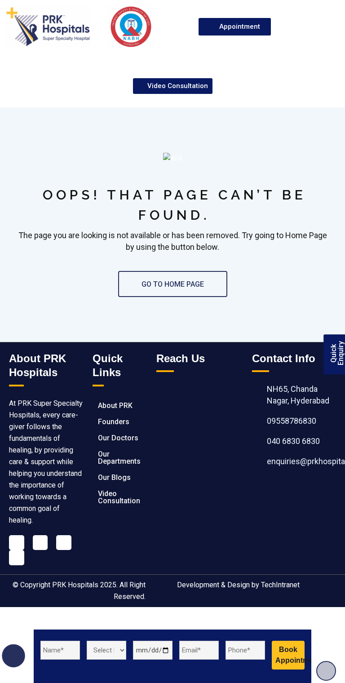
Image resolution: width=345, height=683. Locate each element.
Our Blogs (114, 477)
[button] (321, 26)
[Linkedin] (40, 542)
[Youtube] (63, 542)
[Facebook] (16, 542)
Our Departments (119, 458)
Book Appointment (290, 655)
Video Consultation (119, 497)
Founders (113, 421)
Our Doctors (118, 438)
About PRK (115, 405)
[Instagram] (16, 557)
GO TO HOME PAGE (173, 284)
